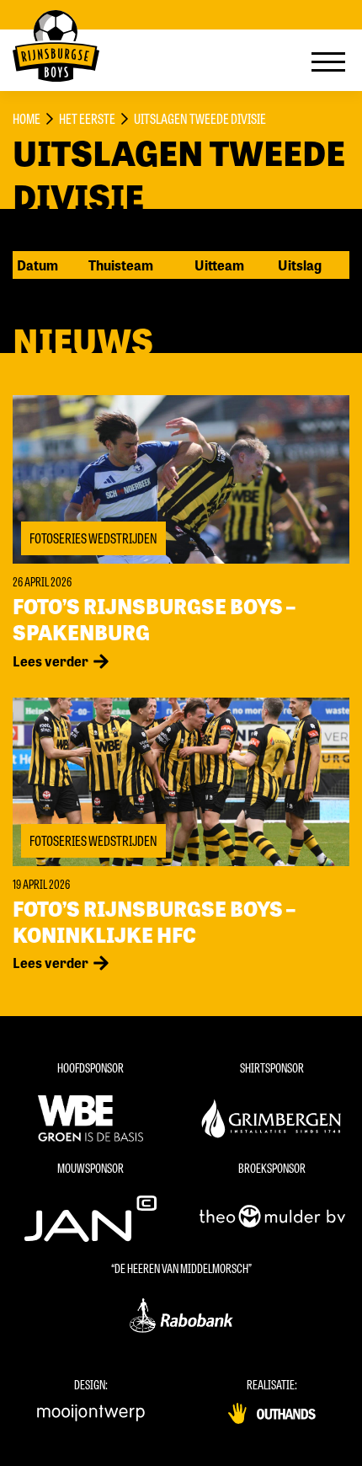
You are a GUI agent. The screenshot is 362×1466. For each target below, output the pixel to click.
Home (26, 118)
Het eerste (87, 118)
